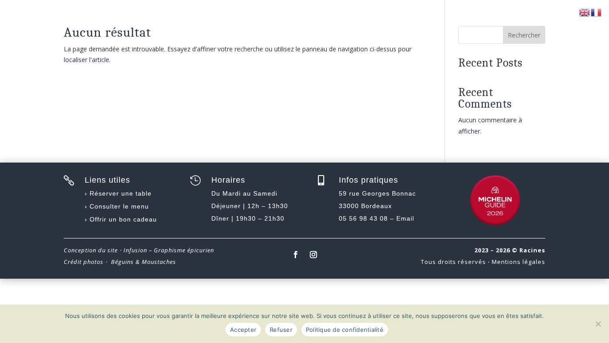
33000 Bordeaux (365, 205)
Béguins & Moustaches (143, 262)
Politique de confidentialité (344, 329)
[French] (596, 12)
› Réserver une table (118, 193)
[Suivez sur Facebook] (295, 254)
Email (405, 218)
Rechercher (524, 35)
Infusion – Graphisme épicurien (168, 250)
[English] (585, 12)
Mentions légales (518, 262)
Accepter (243, 329)
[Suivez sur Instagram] (313, 254)
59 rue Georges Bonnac (377, 193)
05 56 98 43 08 (363, 218)
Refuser (281, 329)
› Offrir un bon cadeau (121, 219)
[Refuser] (597, 323)
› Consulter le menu (117, 206)
